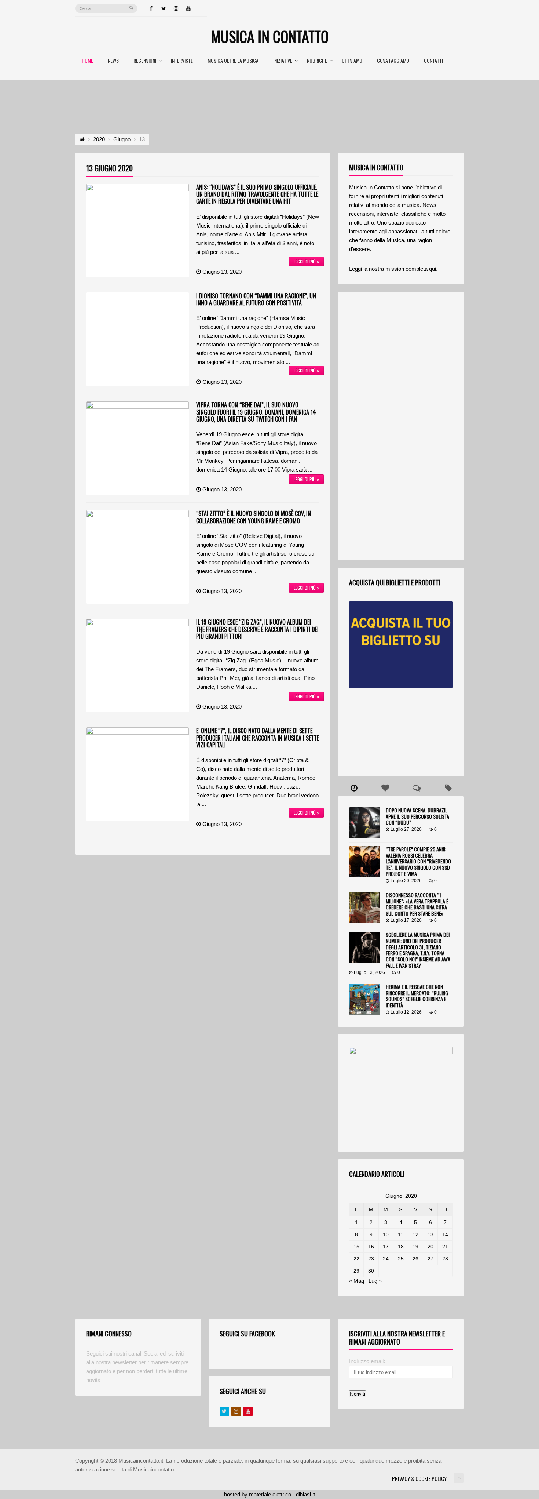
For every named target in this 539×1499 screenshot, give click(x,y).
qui (432, 269)
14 (445, 1234)
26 (415, 1259)
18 (401, 1246)
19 (415, 1246)
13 (430, 1234)
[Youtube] (248, 1411)
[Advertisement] (269, 99)
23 (371, 1259)
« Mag (356, 1281)
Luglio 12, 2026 (406, 1012)
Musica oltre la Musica (233, 61)
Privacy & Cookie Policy (419, 1478)
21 (445, 1246)
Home (87, 61)
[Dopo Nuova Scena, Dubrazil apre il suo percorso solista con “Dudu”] (364, 822)
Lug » (375, 1281)
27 (430, 1259)
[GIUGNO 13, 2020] (137, 230)
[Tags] (448, 788)
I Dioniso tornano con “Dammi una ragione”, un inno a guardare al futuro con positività (256, 299)
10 (386, 1234)
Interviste (182, 61)
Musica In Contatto (270, 36)
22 (356, 1259)
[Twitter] (163, 8)
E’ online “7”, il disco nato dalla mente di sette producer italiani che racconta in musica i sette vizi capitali (257, 737)
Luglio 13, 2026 (369, 972)
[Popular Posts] (385, 788)
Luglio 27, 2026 (406, 829)
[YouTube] (188, 8)
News (113, 61)
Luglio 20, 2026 (406, 880)
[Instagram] (176, 8)
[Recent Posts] (354, 788)
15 (356, 1246)
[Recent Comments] (417, 788)
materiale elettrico (270, 1494)
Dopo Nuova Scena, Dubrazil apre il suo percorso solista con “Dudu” (417, 816)
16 (371, 1246)
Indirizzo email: (367, 1361)
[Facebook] (151, 8)
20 (430, 1246)
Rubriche (317, 61)
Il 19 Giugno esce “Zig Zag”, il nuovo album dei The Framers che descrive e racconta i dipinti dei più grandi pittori (257, 629)
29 (356, 1271)
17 (386, 1246)
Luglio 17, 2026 (406, 920)
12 (415, 1234)
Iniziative (282, 61)
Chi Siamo (352, 61)
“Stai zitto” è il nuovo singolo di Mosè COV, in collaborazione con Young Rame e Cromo (253, 517)
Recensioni (144, 61)
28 (445, 1259)
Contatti (433, 61)
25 (401, 1259)
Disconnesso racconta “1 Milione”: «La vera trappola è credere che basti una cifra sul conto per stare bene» (417, 904)
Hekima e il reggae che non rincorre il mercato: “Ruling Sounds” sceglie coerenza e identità (417, 996)
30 (371, 1271)
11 (400, 1234)
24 (386, 1259)
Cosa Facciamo (393, 61)
